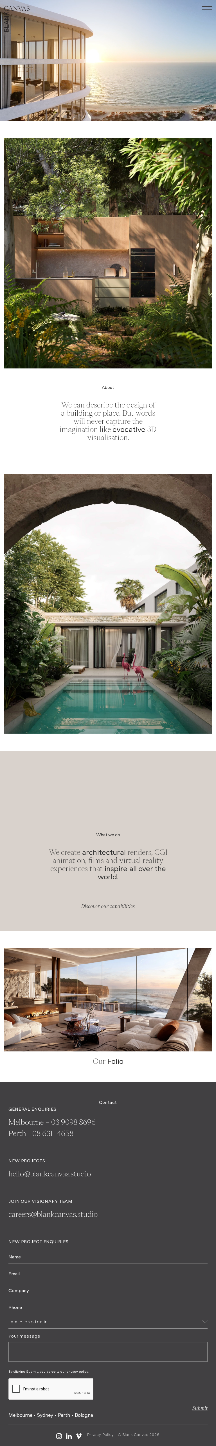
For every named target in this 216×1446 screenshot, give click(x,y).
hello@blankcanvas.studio (49, 1173)
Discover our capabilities (108, 906)
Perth (64, 1415)
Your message (24, 1336)
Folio (115, 1061)
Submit (200, 1408)
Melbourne (20, 1415)
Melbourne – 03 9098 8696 (52, 1122)
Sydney (45, 1415)
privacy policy (77, 1371)
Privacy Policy (100, 1434)
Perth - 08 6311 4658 (40, 1133)
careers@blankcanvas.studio (53, 1214)
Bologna (84, 1415)
